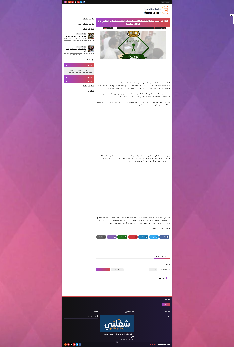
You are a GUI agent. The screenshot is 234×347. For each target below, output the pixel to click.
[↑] (117, 342)
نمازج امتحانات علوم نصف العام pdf (75, 36)
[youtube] (78, 2)
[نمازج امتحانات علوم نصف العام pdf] (91, 36)
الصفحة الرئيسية (165, 2)
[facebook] (84, 2)
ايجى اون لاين (152, 344)
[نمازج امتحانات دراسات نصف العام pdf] (91, 48)
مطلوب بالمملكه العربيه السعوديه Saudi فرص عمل (118, 335)
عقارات (165, 304)
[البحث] (65, 2)
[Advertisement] (154, 138)
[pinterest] (72, 2)
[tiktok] (75, 2)
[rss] (69, 2)
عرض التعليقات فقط (116, 270)
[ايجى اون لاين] (157, 10)
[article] (115, 247)
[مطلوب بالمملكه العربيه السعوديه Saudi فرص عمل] (117, 323)
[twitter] (81, 2)
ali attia (131, 339)
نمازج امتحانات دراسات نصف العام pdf (76, 50)
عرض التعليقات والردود (102, 270)
